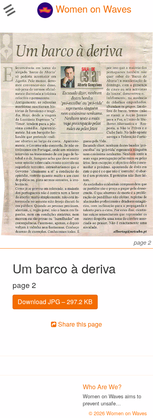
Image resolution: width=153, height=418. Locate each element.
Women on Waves (92, 8)
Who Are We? (102, 386)
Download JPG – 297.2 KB (55, 301)
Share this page (79, 324)
